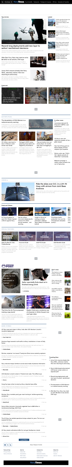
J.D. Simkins (26, 291)
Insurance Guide (23, 242)
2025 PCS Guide (40, 242)
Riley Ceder (5, 369)
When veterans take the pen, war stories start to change (57, 282)
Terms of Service (8, 453)
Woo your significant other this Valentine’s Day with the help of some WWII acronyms (57, 307)
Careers (55, 453)
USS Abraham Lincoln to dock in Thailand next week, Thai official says (22, 374)
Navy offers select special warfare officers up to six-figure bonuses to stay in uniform (62, 45)
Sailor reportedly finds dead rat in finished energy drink (34, 283)
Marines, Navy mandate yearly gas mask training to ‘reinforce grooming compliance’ (22, 395)
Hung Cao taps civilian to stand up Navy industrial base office (19, 384)
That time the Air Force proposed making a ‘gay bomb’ (13, 311)
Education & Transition (63, 2)
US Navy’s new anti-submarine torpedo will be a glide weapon (62, 140)
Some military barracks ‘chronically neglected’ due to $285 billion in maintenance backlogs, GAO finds (21, 407)
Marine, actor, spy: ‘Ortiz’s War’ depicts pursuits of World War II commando (61, 154)
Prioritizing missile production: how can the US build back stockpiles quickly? (58, 219)
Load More (24, 440)
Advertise (39, 452)
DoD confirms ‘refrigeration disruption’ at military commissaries (35, 100)
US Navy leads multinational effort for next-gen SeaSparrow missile (21, 430)
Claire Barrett (6, 390)
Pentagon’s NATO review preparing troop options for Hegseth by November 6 (27, 143)
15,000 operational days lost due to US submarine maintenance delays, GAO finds (63, 22)
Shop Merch (23, 457)
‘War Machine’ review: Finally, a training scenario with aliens (57, 273)
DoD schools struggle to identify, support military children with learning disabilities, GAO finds (58, 99)
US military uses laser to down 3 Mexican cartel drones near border (9, 143)
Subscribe (22, 452)
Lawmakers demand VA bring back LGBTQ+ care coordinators (61, 124)
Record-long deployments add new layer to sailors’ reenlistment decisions (21, 46)
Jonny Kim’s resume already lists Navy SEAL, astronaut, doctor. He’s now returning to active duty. (14, 72)
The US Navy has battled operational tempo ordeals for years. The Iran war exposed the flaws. (23, 419)
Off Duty (55, 2)
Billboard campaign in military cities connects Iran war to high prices (62, 162)
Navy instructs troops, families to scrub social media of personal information (23, 363)
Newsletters (23, 453)
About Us (55, 452)
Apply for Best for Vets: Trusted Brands (8, 243)
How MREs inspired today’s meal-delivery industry (57, 290)
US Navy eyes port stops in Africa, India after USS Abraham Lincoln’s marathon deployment (63, 56)
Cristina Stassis (6, 349)
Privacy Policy (7, 452)
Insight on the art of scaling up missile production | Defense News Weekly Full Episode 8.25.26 (42, 220)
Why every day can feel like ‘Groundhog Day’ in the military (57, 314)
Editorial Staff (40, 457)
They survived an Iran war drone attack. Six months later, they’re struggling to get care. (44, 144)
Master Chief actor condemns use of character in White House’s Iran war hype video (38, 312)
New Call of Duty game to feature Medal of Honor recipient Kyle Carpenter (61, 147)
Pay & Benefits (28, 2)
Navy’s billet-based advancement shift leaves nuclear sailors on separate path (62, 33)
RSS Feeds (23, 455)
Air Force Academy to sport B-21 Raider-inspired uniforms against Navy (9, 218)
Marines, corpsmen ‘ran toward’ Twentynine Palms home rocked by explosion (24, 353)
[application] (18, 192)
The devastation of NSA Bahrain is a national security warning (14, 121)
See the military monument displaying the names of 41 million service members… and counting (25, 220)
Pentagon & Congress (45, 2)
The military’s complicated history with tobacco (57, 298)
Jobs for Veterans (57, 455)
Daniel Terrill (6, 402)
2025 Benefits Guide (59, 242)
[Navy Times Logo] (19, 2)
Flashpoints (36, 2)
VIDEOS (4, 180)
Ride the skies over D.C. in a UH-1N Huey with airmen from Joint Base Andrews (51, 186)
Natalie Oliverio (14, 426)
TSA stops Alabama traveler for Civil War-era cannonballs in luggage (10, 278)
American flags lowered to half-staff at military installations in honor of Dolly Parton (23, 342)
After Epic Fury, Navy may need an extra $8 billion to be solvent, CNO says (15, 58)
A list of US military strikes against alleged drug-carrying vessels (11, 100)
